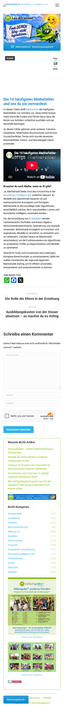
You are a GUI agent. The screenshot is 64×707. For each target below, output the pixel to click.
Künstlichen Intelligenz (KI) (17, 195)
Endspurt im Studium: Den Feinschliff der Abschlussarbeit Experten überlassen (29, 467)
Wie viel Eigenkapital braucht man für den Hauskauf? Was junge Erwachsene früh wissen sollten (29, 485)
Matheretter (32, 109)
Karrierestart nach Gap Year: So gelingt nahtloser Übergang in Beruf (28, 475)
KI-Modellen (35, 218)
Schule (10, 58)
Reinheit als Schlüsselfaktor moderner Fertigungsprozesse (28, 459)
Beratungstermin (16, 699)
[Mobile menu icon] (57, 5)
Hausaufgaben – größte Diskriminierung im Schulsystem (30, 451)
